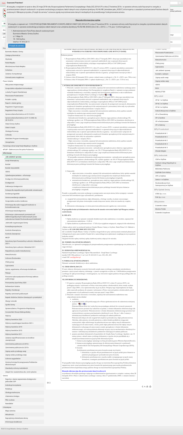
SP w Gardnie (160, 118)
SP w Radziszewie (161, 121)
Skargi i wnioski (11, 301)
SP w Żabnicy (160, 125)
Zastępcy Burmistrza (12, 55)
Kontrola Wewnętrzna (13, 230)
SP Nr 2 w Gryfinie (161, 104)
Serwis (5, 376)
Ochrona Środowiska (13, 258)
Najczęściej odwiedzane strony (16, 418)
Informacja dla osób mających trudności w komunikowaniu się (20, 206)
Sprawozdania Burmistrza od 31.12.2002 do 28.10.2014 (21, 119)
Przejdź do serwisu (16, 46)
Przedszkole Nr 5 (161, 147)
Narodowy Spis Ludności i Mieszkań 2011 (20, 247)
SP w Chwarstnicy (161, 114)
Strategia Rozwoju (12, 131)
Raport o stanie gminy (13, 103)
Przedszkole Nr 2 (161, 137)
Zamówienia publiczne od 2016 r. (17, 344)
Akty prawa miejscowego (14, 85)
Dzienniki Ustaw (161, 205)
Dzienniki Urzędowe (162, 213)
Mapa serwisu (10, 411)
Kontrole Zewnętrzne (12, 234)
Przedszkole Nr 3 (161, 140)
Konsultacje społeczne (13, 226)
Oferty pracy (9, 262)
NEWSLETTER (160, 92)
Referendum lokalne (12, 286)
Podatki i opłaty (11, 99)
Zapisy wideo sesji (162, 81)
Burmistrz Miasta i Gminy (14, 52)
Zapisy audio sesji (161, 77)
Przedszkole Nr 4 (161, 144)
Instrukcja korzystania (13, 385)
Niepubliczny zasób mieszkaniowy (17, 251)
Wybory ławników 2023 (13, 319)
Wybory (8, 316)
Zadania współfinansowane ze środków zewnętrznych (19, 339)
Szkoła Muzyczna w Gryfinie (165, 111)
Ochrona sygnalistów (13, 359)
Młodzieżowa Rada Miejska (15, 66)
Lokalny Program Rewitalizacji (16, 92)
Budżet (7, 164)
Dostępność (9, 183)
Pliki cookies (9, 400)
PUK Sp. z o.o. (160, 197)
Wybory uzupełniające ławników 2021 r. (19, 323)
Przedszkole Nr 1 (161, 133)
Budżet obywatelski (12, 168)
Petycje (7, 273)
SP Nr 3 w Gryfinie (161, 107)
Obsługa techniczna (12, 392)
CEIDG (7, 172)
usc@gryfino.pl (75, 257)
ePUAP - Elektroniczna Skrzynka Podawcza (18, 149)
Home (4, 3)
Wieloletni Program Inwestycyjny (16, 138)
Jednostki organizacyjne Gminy (16, 223)
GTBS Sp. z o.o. (160, 194)
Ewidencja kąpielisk (12, 194)
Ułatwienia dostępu (12, 396)
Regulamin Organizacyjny (14, 107)
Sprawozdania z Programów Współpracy (20, 308)
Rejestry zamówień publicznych (16, 294)
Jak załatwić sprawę (13, 157)
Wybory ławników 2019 (13, 327)
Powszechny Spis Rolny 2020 (15, 283)
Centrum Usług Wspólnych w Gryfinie (165, 164)
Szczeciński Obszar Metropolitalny (17, 312)
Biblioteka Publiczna (162, 169)
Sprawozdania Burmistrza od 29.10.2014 (19, 114)
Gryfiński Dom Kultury (163, 172)
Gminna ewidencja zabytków (15, 197)
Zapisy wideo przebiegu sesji (16, 355)
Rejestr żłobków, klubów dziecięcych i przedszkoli (23, 297)
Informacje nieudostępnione (15, 211)
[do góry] (145, 387)
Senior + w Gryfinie (162, 179)
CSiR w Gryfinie (160, 159)
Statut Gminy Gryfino (12, 124)
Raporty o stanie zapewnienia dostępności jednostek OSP (20, 380)
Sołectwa (8, 70)
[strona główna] (147, 387)
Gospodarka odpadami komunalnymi (18, 88)
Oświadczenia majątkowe (14, 77)
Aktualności (9, 414)
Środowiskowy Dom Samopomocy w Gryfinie (164, 184)
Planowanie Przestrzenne (14, 96)
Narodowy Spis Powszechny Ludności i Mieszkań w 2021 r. (24, 242)
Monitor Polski (160, 209)
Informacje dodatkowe (13, 422)
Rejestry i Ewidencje (12, 290)
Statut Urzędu (10, 127)
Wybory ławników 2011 (13, 334)
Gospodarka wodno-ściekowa (16, 201)
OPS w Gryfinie (160, 176)
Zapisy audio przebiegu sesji (15, 351)
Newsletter (9, 403)
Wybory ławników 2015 (13, 330)
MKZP (7, 237)
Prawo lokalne (8, 81)
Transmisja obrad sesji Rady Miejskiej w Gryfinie (20, 146)
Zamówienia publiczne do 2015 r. (17, 347)
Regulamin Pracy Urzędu (14, 110)
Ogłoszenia (9, 266)
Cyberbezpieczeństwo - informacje (17, 175)
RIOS (157, 88)
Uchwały (8, 135)
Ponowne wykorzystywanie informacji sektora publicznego (21, 278)
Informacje (7, 153)
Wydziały (8, 59)
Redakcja (8, 389)
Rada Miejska (10, 63)
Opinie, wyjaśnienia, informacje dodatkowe (20, 269)
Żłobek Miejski (160, 151)
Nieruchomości (10, 254)
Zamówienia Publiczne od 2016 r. (167, 56)
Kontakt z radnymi (161, 74)
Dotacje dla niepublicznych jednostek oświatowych (23, 190)
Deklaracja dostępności (14, 186)
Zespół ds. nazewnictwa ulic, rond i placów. (21, 372)
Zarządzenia (9, 142)
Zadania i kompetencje (13, 74)
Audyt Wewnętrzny (12, 161)
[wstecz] (142, 387)
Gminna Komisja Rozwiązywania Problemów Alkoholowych (21, 363)
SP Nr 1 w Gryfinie (161, 100)
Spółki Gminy (10, 305)
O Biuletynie (7, 407)
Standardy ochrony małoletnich (16, 368)
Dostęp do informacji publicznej (17, 179)
